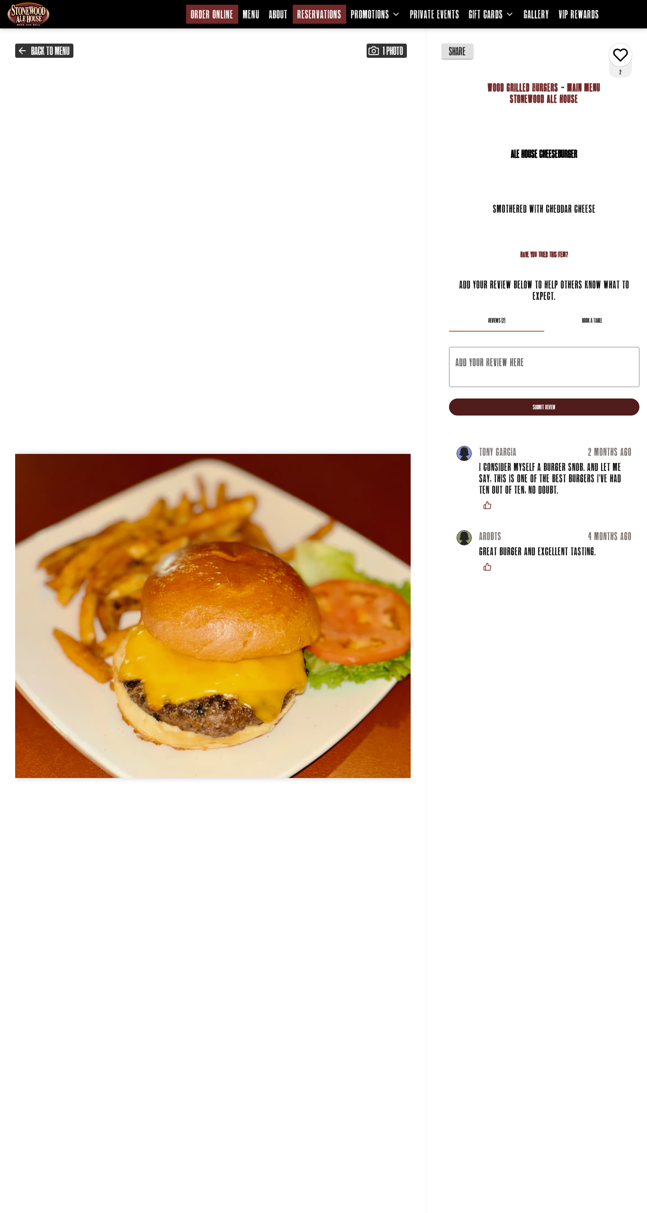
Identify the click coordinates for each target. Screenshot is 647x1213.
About (278, 14)
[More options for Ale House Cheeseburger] (620, 55)
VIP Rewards (579, 14)
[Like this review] (489, 505)
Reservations (319, 14)
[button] (375, 14)
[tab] (496, 320)
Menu (251, 14)
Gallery (536, 14)
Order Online (212, 14)
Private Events (434, 14)
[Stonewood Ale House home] (50, 14)
